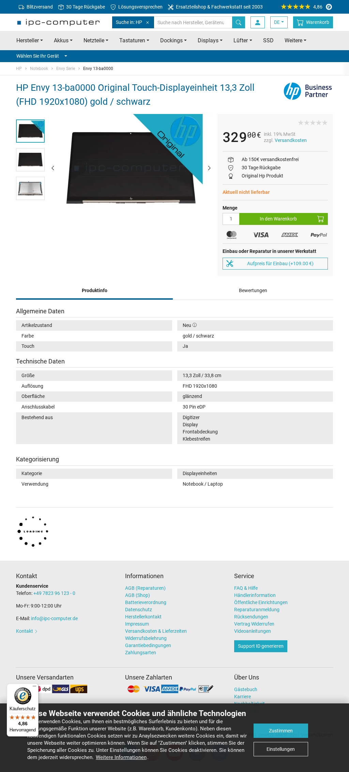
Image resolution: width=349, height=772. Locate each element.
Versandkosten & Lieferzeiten (156, 631)
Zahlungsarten (140, 652)
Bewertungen (253, 290)
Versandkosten (291, 140)
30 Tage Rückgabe (85, 7)
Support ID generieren (261, 646)
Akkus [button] (61, 40)
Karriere (242, 696)
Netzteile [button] (94, 40)
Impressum (137, 624)
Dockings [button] (171, 40)
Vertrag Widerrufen (254, 624)
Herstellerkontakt (143, 616)
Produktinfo (94, 290)
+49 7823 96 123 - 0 (54, 593)
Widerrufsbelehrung (146, 638)
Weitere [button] (293, 40)
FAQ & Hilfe (246, 588)
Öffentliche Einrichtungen (261, 602)
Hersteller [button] (27, 40)
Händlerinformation (255, 595)
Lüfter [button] (240, 40)
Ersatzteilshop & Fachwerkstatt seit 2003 (219, 7)
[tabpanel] (131, 167)
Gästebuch (245, 689)
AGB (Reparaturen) (145, 588)
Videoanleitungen (252, 631)
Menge (230, 208)
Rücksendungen (251, 616)
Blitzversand (39, 7)
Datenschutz (138, 609)
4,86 (317, 7)
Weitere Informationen (121, 757)
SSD (268, 40)
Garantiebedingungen (148, 645)
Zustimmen (281, 730)
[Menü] (34, 688)
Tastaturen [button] (132, 40)
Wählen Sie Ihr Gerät (37, 56)
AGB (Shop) (137, 595)
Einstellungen (281, 749)
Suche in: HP (129, 22)
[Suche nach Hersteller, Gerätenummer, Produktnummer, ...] (238, 22)
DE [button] (277, 22)
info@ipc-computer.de (54, 618)
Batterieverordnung (145, 602)
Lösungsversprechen (140, 7)
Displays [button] (208, 40)
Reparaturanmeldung (256, 609)
